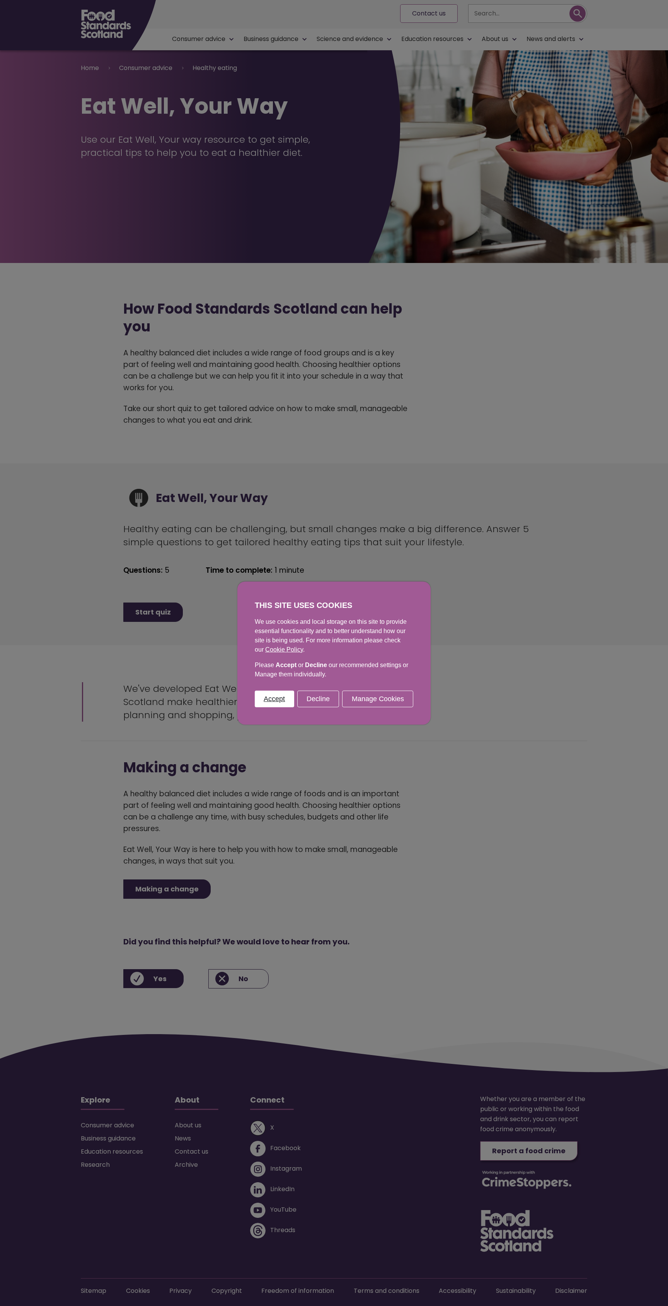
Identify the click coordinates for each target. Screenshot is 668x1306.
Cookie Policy (284, 649)
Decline (318, 698)
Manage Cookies (378, 698)
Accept (274, 698)
